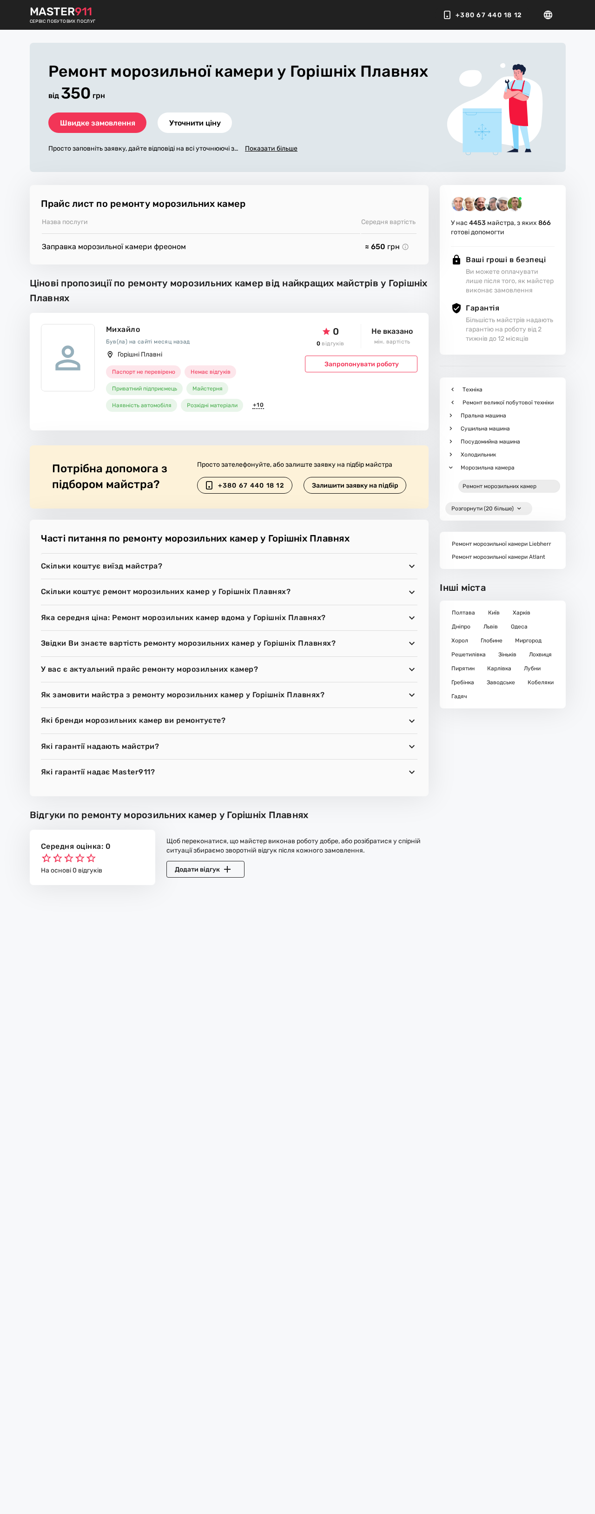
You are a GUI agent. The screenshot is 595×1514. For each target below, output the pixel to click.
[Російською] (551, 15)
